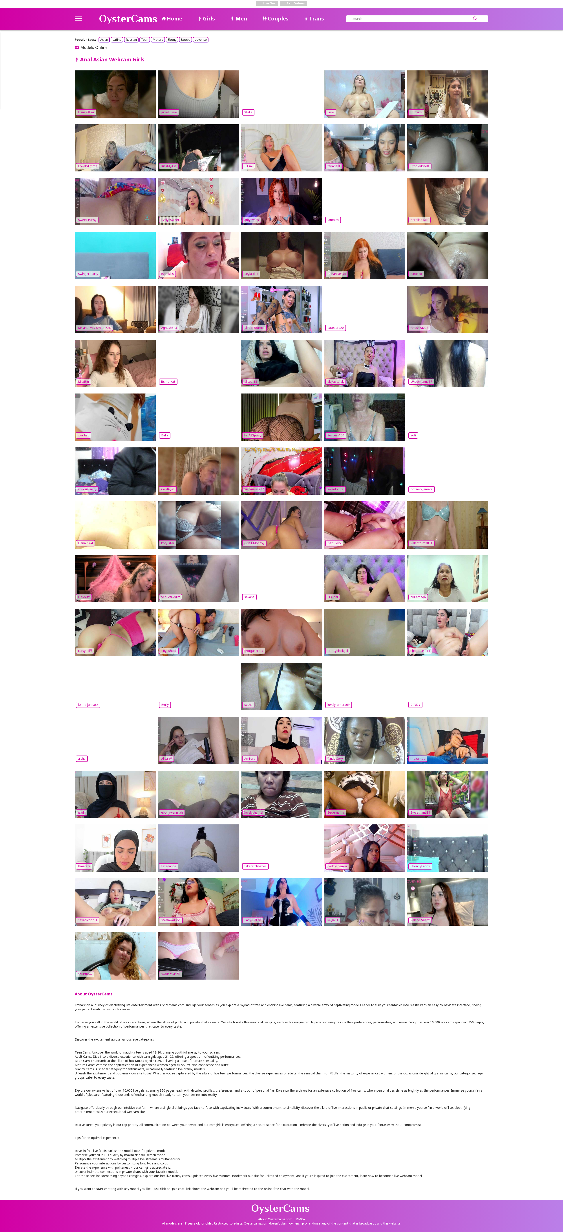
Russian (131, 39)
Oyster (128, 19)
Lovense (201, 39)
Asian (104, 39)
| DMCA (299, 1219)
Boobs (185, 39)
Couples (278, 18)
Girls (209, 18)
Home (174, 18)
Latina (116, 39)
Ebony (172, 39)
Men (241, 18)
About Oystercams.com (275, 1219)
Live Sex (269, 3)
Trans (316, 18)
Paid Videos (295, 3)
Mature (158, 39)
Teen (144, 39)
